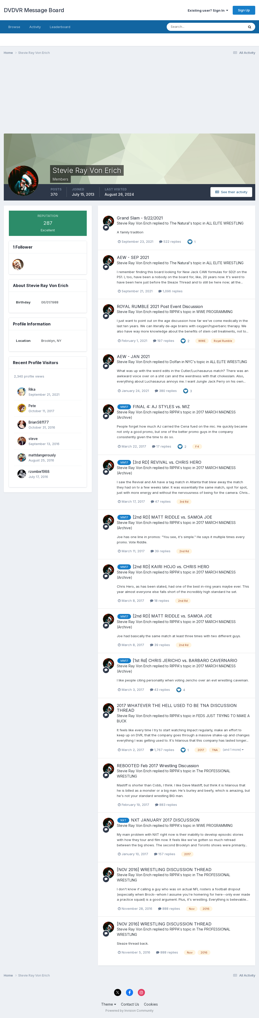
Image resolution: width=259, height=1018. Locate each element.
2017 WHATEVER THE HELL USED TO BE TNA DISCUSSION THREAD (177, 708)
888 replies (170, 908)
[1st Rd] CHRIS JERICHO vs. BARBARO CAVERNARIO (185, 660)
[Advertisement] (63, 98)
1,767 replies (163, 750)
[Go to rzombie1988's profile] (21, 474)
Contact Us (130, 1004)
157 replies (166, 854)
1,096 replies (172, 291)
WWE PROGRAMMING (214, 311)
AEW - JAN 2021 (133, 356)
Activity (35, 27)
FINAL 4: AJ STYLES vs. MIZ (161, 406)
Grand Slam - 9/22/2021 (140, 217)
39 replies (162, 551)
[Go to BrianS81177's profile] (21, 424)
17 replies (163, 446)
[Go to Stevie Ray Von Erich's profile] (108, 221)
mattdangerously (42, 455)
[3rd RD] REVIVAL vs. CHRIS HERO (167, 462)
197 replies (165, 341)
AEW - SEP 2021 (133, 257)
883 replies (167, 805)
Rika (32, 389)
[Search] (249, 27)
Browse (14, 27)
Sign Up (244, 10)
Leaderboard (60, 27)
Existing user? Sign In (207, 10)
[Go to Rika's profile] (21, 391)
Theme (107, 1004)
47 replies (162, 501)
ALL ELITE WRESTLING (225, 223)
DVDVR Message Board (34, 10)
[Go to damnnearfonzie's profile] (18, 264)
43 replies (161, 690)
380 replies (167, 391)
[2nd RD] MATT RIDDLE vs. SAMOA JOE (172, 517)
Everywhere (228, 27)
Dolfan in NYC (181, 362)
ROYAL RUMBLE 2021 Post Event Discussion (160, 306)
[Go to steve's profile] (21, 441)
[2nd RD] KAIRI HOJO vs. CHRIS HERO (171, 566)
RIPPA (174, 311)
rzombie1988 (39, 472)
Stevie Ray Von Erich (134, 223)
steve (33, 439)
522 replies (171, 241)
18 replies (161, 601)
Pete (32, 406)
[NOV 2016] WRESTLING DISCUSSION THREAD (164, 869)
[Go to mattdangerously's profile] (21, 457)
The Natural (179, 223)
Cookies (151, 1004)
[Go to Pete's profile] (21, 408)
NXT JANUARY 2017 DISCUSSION (165, 820)
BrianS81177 (39, 422)
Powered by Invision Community (129, 1010)
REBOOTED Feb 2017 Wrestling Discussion (158, 765)
